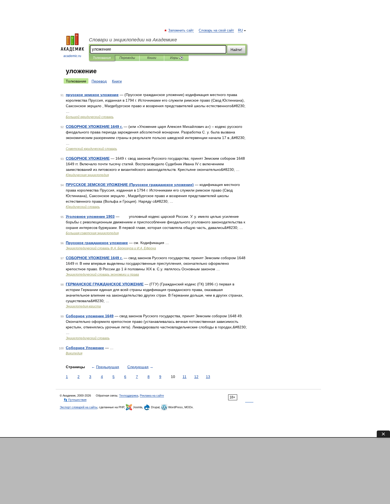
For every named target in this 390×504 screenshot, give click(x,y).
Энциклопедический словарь (88, 338)
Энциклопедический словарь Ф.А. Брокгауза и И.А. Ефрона (111, 248)
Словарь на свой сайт (216, 30)
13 (208, 377)
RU (240, 30)
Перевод (99, 81)
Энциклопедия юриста (83, 306)
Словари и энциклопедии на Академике (133, 39)
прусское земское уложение (92, 95)
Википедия (74, 353)
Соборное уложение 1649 (90, 316)
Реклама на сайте (152, 395)
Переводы (127, 58)
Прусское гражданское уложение (97, 243)
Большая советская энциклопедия (92, 233)
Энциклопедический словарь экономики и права (102, 274)
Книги (151, 58)
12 (196, 377)
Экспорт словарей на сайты (78, 407)
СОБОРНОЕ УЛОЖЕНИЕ (88, 158)
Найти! (236, 49)
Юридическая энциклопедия (87, 175)
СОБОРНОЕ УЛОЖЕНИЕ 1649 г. (94, 126)
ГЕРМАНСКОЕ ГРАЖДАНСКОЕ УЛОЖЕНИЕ (105, 284)
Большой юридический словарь (90, 117)
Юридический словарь (83, 207)
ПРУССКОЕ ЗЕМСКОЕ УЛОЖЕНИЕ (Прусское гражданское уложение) (130, 185)
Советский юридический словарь (91, 149)
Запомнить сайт (181, 30)
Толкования (102, 58)
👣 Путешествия (75, 399)
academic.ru (72, 56)
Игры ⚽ (176, 58)
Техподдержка (128, 395)
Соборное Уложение (85, 348)
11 (185, 377)
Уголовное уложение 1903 (90, 216)
